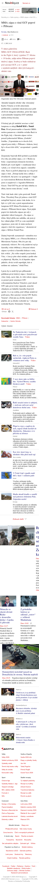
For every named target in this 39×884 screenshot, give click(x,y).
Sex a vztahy (17, 457)
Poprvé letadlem (7, 807)
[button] (19, 85)
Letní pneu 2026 (26, 804)
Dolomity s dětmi (7, 819)
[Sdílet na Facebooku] (9, 311)
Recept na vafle (26, 793)
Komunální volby (7, 773)
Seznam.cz (26, 3)
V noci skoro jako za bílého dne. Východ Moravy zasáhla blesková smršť (24, 381)
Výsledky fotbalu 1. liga (9, 784)
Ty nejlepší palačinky (28, 780)
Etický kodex (26, 868)
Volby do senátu (7, 769)
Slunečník (19, 840)
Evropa (15, 502)
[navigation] (2, 3)
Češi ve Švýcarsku (8, 813)
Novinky (3, 32)
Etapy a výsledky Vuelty (29, 760)
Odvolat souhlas (24, 870)
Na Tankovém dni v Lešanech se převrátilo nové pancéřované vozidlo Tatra (25, 334)
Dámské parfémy (26, 851)
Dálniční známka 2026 (28, 807)
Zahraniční (16, 363)
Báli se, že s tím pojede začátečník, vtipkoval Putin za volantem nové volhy (24, 358)
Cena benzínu (8, 832)
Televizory (28, 854)
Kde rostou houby (26, 829)
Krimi (14, 340)
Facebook (5, 866)
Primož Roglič (25, 769)
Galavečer (4, 321)
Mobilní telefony (27, 847)
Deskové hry (19, 854)
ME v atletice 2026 (8, 790)
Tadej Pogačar (25, 766)
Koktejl (15, 436)
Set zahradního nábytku (10, 843)
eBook (6, 39)
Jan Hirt (23, 763)
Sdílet (14, 39)
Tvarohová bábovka (27, 790)
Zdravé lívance (26, 787)
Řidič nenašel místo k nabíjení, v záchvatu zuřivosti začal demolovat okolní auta (25, 405)
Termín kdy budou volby (10, 766)
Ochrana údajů (12, 870)
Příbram (25, 318)
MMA (18, 318)
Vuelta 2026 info (26, 757)
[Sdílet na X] (12, 311)
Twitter (13, 866)
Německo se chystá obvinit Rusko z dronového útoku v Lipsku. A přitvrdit (7, 616)
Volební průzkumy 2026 (10, 760)
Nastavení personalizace (19, 873)
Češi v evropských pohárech (24, 832)
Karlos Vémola (15, 321)
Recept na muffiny (27, 784)
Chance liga (6, 780)
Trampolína (10, 840)
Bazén (17, 836)
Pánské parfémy (24, 858)
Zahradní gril (24, 843)
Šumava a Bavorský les (10, 810)
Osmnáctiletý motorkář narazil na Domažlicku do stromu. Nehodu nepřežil (20, 673)
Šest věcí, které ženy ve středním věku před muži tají (24, 453)
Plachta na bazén (27, 836)
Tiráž (33, 866)
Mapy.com (25, 825)
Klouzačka (27, 840)
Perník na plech (26, 796)
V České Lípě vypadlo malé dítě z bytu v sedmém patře (24, 474)
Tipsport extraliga (8, 787)
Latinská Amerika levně (10, 816)
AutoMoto (16, 410)
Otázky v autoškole (27, 816)
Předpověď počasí (11, 829)
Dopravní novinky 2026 (28, 810)
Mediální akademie (13, 868)
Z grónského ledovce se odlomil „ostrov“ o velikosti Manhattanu (28, 614)
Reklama (20, 866)
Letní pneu (9, 854)
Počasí (15, 387)
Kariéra (27, 866)
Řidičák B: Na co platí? (28, 813)
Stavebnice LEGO (12, 851)
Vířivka (33, 843)
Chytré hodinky (12, 858)
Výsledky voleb (7, 763)
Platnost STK (25, 819)
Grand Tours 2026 (27, 773)
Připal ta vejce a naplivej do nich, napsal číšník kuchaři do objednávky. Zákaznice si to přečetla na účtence (24, 430)
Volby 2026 (5, 757)
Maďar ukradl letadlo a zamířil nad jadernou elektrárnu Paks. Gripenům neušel (25, 496)
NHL (3, 796)
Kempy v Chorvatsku (9, 804)
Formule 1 (5, 793)
